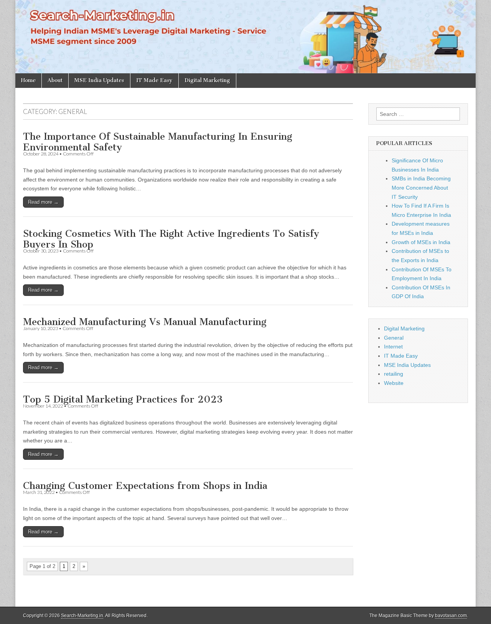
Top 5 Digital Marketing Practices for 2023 (123, 399)
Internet (393, 346)
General (394, 338)
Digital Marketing (207, 80)
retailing (393, 374)
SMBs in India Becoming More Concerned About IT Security (421, 187)
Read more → (43, 202)
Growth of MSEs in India (421, 242)
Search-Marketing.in (82, 615)
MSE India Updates (99, 80)
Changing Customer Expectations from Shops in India (145, 485)
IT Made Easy (154, 80)
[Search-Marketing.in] (245, 36)
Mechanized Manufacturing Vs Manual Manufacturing (145, 321)
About (55, 80)
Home (28, 80)
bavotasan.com (451, 615)
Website (394, 383)
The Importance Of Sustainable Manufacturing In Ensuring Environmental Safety (157, 142)
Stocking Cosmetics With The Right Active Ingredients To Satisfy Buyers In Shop (171, 239)
